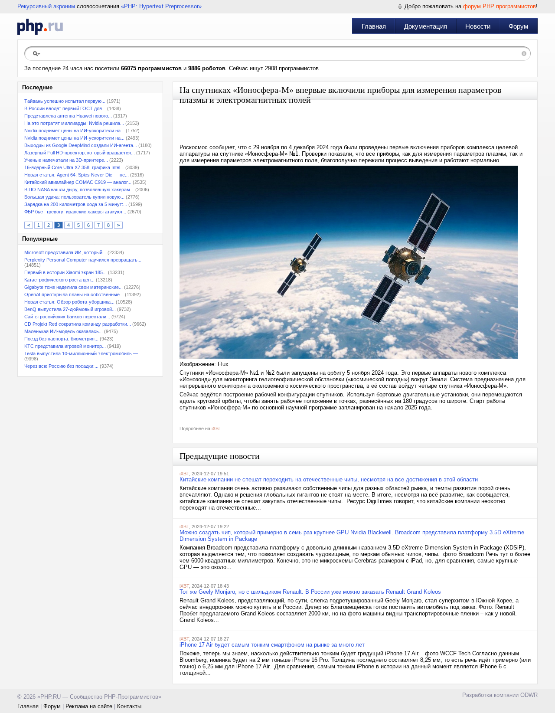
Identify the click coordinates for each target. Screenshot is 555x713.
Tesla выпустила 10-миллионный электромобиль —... (83, 353)
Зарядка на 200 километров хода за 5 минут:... (75, 204)
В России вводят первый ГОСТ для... (65, 108)
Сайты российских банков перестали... (67, 316)
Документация (425, 26)
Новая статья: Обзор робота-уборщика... (69, 301)
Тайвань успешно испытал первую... (64, 101)
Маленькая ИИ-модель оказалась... (63, 331)
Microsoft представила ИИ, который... (65, 252)
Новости (477, 26)
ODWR (529, 695)
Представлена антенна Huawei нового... (68, 115)
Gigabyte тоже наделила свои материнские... (73, 287)
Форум (518, 26)
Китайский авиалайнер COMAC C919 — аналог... (77, 182)
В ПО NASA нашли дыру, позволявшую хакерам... (79, 189)
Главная (374, 26)
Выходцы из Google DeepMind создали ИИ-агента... (80, 145)
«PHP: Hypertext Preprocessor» (161, 6)
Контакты (129, 706)
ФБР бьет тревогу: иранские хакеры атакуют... (75, 211)
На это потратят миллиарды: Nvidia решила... (74, 123)
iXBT (217, 428)
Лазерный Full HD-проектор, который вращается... (79, 152)
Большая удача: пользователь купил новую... (74, 197)
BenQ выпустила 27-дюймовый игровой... (70, 309)
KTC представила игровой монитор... (65, 346)
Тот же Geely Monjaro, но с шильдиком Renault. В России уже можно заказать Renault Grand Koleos (310, 592)
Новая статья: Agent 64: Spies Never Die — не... (76, 174)
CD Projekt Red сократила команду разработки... (77, 324)
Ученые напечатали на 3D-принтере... (66, 160)
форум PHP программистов (499, 6)
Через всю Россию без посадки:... (61, 366)
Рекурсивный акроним (46, 6)
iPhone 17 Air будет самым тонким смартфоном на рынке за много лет (272, 644)
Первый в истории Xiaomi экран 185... (65, 272)
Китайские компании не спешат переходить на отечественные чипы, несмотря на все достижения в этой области (329, 479)
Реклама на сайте (88, 706)
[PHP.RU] (40, 26)
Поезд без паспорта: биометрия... (61, 338)
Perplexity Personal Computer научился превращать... (82, 259)
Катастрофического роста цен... (59, 279)
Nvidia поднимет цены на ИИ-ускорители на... (74, 130)
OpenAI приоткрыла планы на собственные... (74, 294)
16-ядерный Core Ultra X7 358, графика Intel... (74, 167)
